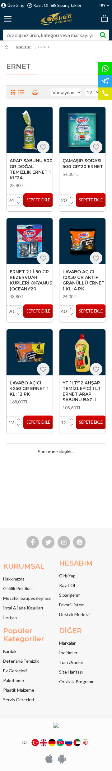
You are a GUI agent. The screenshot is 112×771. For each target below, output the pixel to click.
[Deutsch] (52, 742)
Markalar (23, 47)
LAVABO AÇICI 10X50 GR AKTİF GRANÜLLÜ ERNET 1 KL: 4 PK (84, 280)
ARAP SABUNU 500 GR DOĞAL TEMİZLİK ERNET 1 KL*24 (31, 169)
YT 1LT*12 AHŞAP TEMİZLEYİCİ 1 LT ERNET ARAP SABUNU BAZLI (82, 391)
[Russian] (68, 742)
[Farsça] (85, 742)
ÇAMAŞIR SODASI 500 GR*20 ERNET (83, 163)
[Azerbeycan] (60, 742)
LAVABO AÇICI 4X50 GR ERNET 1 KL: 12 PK (29, 388)
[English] (43, 742)
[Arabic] (77, 742)
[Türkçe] (35, 742)
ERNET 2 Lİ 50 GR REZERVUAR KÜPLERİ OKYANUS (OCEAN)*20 (31, 280)
